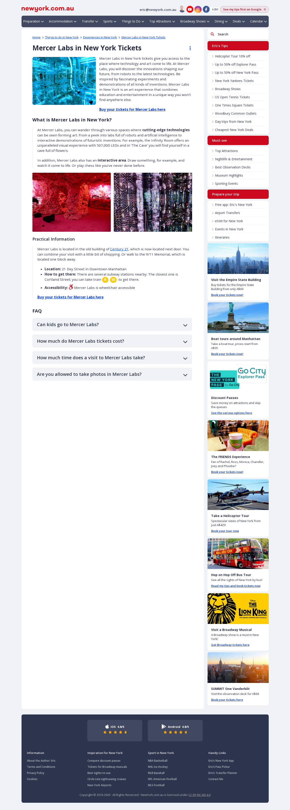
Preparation (31, 21)
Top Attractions (160, 21)
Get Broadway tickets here (230, 645)
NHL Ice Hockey (158, 767)
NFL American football (162, 779)
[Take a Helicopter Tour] (238, 494)
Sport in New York (161, 753)
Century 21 (119, 249)
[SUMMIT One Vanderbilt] (238, 667)
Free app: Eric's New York (233, 204)
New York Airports (99, 785)
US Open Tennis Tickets (232, 97)
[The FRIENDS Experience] (238, 435)
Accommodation (61, 21)
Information (35, 753)
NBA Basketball (157, 761)
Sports (108, 21)
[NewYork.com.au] (48, 8)
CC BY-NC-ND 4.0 (199, 795)
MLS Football (156, 785)
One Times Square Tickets (234, 105)
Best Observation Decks (233, 167)
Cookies (32, 779)
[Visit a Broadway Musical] (238, 608)
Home (36, 37)
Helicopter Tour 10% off (232, 56)
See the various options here (231, 413)
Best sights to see (99, 773)
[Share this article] (188, 48)
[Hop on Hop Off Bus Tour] (238, 553)
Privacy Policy (35, 773)
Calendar (256, 21)
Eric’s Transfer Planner (222, 773)
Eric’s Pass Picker (219, 767)
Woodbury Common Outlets (235, 113)
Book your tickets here (227, 700)
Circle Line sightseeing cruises (106, 779)
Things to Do (131, 21)
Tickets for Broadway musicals (107, 767)
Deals (237, 21)
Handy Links (217, 753)
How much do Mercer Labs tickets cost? (80, 341)
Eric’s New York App (221, 761)
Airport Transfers (227, 213)
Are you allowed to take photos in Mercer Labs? (89, 374)
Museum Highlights (229, 175)
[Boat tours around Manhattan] (238, 317)
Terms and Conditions (41, 767)
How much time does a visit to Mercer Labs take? (91, 358)
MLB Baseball (156, 773)
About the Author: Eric (41, 761)
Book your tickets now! (227, 295)
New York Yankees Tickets (234, 81)
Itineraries (222, 237)
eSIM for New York (229, 221)
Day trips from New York (233, 121)
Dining (219, 21)
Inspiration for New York (105, 753)
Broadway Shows (193, 21)
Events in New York (229, 229)
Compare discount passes (104, 761)
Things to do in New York (62, 37)
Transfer (88, 21)
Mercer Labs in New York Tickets (143, 37)
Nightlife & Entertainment (233, 159)
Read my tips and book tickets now (236, 586)
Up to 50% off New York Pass (237, 72)
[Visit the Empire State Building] (238, 258)
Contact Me (215, 779)
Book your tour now (225, 531)
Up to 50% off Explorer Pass (235, 64)
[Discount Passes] (238, 376)
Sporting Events (226, 183)
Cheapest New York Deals (234, 130)
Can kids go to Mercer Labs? (68, 324)
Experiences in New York (100, 37)
